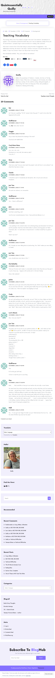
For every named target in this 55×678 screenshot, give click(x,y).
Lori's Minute (13, 313)
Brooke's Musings (8, 606)
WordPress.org (9, 635)
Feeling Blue (9, 568)
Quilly (18, 75)
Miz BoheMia (13, 264)
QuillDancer (13, 121)
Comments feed (9, 632)
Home (17, 23)
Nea (10, 380)
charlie (11, 173)
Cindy (10, 294)
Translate (15, 435)
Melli (10, 408)
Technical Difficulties (16, 539)
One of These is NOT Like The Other (15, 573)
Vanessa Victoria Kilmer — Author (12, 613)
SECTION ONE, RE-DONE (17, 527)
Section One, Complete (12, 571)
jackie (11, 280)
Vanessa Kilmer (9, 542)
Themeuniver (41, 668)
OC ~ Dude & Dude (9, 609)
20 (26, 31)
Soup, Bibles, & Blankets (21, 525)
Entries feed (8, 629)
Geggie (11, 131)
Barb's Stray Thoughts (9, 603)
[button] (50, 16)
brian (10, 160)
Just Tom (11, 185)
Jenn (10, 207)
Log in (6, 626)
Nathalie (8, 536)
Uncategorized (24, 23)
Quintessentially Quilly (11, 6)
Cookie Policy (28, 675)
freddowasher (9, 525)
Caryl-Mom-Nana (14, 145)
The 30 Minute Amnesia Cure (13, 565)
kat (10, 108)
